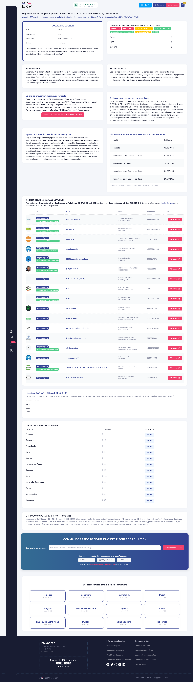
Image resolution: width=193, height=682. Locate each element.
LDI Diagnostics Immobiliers (77, 259)
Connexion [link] (160, 5)
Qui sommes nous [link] (143, 678)
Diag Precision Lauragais (76, 338)
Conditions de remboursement (118, 660)
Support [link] (157, 678)
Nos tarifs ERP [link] (140, 664)
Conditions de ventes (115, 650)
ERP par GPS (125, 560)
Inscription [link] (174, 5)
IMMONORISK (71, 318)
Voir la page (174, 219)
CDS (68, 299)
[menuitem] (25, 17)
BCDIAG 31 (70, 229)
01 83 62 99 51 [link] (47, 651)
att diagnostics (72, 348)
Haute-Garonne (167, 203)
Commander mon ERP (173, 548)
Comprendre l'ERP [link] (142, 646)
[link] (11, 331)
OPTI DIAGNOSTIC (73, 219)
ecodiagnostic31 (72, 249)
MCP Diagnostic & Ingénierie (77, 328)
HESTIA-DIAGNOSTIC (74, 378)
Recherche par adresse (36, 548)
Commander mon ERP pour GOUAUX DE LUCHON (63, 115)
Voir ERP (149, 435)
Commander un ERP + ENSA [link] (146, 660)
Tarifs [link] (147, 5)
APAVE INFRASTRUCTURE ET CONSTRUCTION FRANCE (87, 368)
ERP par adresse (87, 560)
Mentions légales (113, 646)
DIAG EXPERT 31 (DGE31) (75, 279)
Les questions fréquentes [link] (145, 655)
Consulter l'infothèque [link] (144, 650)
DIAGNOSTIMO (72, 269)
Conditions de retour (114, 655)
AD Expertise (71, 308)
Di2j (67, 289)
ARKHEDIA (70, 239)
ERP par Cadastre (107, 560)
